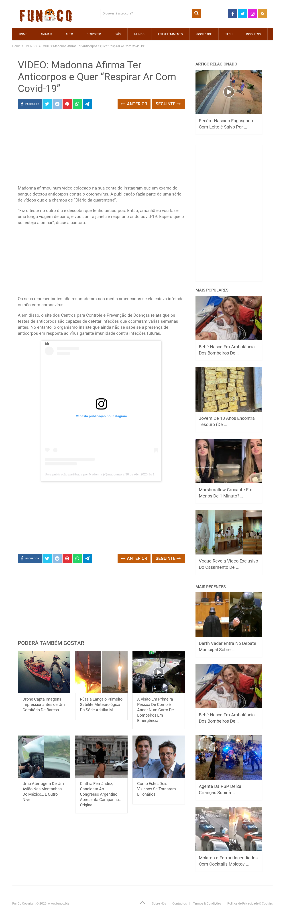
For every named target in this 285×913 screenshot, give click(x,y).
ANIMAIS (46, 34)
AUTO (69, 34)
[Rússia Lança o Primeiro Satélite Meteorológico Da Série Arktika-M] (101, 672)
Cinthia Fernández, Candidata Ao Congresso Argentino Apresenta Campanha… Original (101, 794)
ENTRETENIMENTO (170, 34)
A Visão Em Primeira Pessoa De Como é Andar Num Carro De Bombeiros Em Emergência (155, 710)
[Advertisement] (101, 148)
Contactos (179, 903)
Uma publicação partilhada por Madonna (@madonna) (83, 474)
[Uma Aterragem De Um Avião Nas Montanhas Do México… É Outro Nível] (44, 757)
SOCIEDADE (204, 34)
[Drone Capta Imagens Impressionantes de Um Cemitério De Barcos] (44, 672)
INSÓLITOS (253, 34)
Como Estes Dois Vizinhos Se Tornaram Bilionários (156, 789)
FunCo (16, 903)
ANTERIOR (136, 103)
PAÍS (118, 34)
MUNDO (139, 34)
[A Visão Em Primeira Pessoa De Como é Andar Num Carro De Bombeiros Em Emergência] (158, 672)
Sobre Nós (159, 903)
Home (23, 34)
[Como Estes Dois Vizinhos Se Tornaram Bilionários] (158, 757)
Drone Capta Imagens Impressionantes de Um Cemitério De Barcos (43, 704)
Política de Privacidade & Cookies (250, 903)
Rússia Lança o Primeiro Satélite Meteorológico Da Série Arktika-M (101, 704)
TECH (228, 34)
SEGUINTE (166, 103)
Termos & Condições (207, 903)
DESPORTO (94, 34)
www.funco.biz (58, 903)
